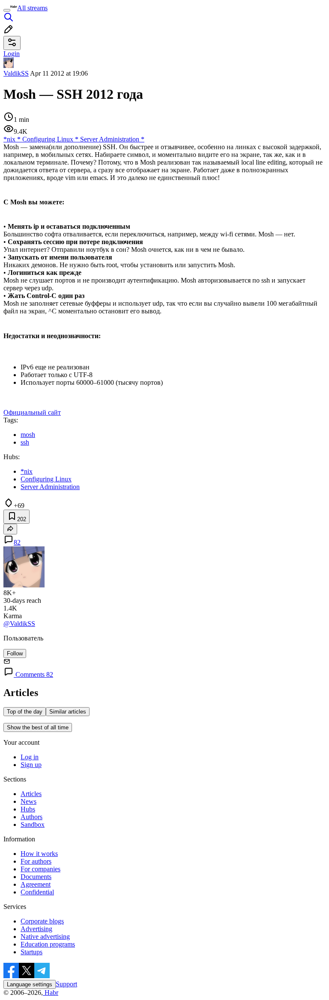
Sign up (31, 764)
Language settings (29, 984)
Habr (50, 992)
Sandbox (33, 824)
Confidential (37, 892)
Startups (31, 952)
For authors (36, 861)
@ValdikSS (19, 623)
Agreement (36, 884)
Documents (36, 876)
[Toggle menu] (6, 10)
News (28, 801)
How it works (39, 853)
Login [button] (11, 53)
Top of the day (24, 711)
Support (66, 984)
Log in (30, 757)
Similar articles (67, 711)
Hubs (28, 809)
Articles (31, 793)
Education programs (48, 944)
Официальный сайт (32, 412)
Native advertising (45, 936)
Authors (31, 816)
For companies (40, 869)
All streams (32, 8)
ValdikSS (16, 73)
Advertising (36, 928)
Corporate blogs (42, 921)
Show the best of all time (38, 727)
